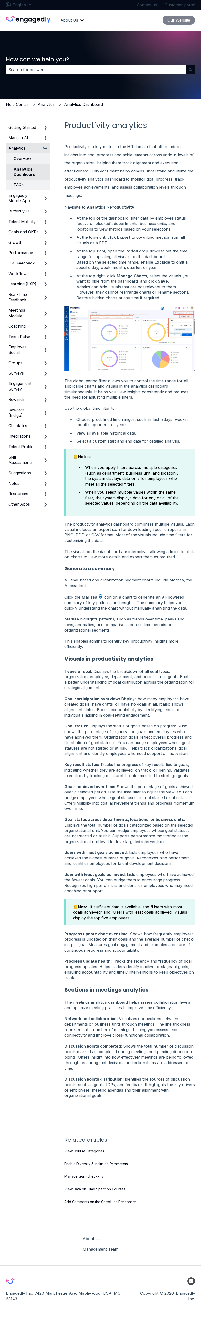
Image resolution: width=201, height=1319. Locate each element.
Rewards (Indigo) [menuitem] (16, 413)
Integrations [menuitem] (19, 436)
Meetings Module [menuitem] (16, 313)
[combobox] (96, 69)
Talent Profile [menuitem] (20, 446)
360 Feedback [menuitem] (21, 263)
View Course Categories (84, 1151)
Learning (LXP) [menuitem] (22, 283)
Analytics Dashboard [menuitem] (24, 172)
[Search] (190, 69)
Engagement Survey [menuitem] (19, 386)
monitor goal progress (151, 179)
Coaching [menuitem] (17, 326)
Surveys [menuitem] (16, 373)
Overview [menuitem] (22, 158)
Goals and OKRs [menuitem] (23, 231)
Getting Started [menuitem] (22, 127)
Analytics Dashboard (83, 104)
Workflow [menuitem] (17, 273)
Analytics (46, 104)
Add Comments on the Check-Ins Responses (100, 1202)
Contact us (147, 4)
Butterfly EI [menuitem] (18, 211)
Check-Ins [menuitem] (17, 425)
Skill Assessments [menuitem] (20, 460)
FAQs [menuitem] (19, 184)
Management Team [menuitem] (100, 1249)
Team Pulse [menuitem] (19, 336)
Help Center (17, 104)
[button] (46, 128)
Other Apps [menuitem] (19, 504)
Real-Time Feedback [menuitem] (17, 297)
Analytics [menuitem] (16, 148)
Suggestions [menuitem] (19, 472)
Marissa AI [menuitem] (18, 137)
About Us (69, 20)
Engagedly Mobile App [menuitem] (19, 198)
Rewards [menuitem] (16, 399)
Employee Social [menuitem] (17, 349)
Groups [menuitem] (15, 362)
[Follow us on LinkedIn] (191, 1281)
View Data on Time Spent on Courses (94, 1189)
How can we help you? (37, 59)
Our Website (178, 20)
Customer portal (180, 4)
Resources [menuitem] (18, 493)
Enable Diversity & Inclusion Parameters (96, 1164)
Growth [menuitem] (15, 242)
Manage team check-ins (83, 1176)
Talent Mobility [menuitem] (22, 221)
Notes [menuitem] (13, 483)
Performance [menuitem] (20, 252)
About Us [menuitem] (91, 1238)
